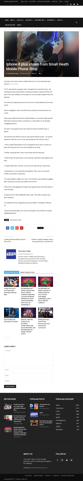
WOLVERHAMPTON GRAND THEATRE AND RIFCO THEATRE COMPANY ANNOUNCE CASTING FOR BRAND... (20, 431)
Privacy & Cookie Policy (67, 475)
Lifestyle (19, 20)
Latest (11, 29)
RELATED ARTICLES (11, 272)
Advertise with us (38, 475)
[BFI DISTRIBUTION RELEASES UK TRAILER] (11, 313)
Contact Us (56, 475)
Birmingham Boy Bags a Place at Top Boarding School (46, 422)
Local (12, 60)
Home (7, 20)
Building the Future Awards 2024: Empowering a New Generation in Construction (44, 323)
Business (41, 317)
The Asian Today (13, 73)
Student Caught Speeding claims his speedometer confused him (42, 240)
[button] (76, 22)
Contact (66, 1)
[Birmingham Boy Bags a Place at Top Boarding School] (34, 423)
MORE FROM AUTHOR (27, 272)
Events (19, 25)
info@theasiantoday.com (39, 468)
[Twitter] (74, 4)
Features (28, 20)
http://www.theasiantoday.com (25, 254)
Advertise (54, 1)
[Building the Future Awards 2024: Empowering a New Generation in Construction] (45, 313)
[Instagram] (70, 4)
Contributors (39, 20)
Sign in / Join (24, 1)
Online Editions (10, 25)
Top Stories (21, 60)
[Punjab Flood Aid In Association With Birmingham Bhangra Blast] (11, 282)
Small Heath (14, 84)
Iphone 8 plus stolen (15, 220)
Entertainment (8, 286)
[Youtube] (77, 4)
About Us (48, 475)
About (61, 1)
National (58, 423)
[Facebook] (67, 4)
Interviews (59, 429)
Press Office (32, 1)
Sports (59, 20)
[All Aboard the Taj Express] (34, 406)
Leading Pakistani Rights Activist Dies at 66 (15, 240)
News (12, 20)
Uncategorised (60, 420)
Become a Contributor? (44, 1)
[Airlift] (34, 414)
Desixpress (25, 286)
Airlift (41, 412)
